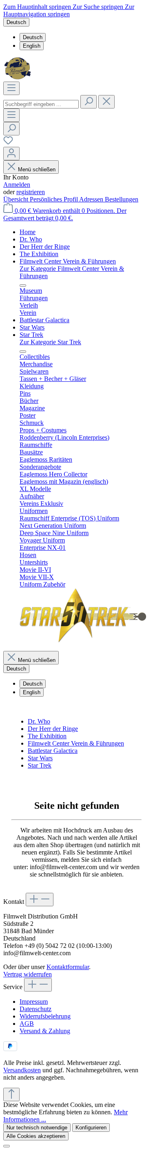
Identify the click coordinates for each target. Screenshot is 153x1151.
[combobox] (41, 104)
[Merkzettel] (8, 142)
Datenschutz (35, 1008)
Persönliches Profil (54, 199)
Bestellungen (121, 199)
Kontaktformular (68, 966)
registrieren (30, 191)
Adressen (92, 199)
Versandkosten (22, 1070)
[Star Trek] (83, 640)
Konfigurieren (90, 1127)
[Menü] (11, 88)
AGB (27, 1023)
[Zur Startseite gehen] (18, 77)
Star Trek (39, 765)
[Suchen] (88, 101)
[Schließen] (6, 1146)
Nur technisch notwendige (37, 1127)
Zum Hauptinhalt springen (38, 6)
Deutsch (32, 37)
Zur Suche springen (99, 6)
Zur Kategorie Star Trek (50, 342)
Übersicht (16, 199)
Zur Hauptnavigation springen (68, 10)
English (31, 46)
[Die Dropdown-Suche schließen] (106, 101)
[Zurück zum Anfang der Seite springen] (11, 1094)
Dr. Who (39, 721)
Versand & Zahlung (45, 1030)
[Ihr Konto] (11, 153)
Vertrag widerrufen (27, 974)
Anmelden (16, 184)
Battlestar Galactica (53, 750)
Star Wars (40, 758)
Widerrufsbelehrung (45, 1016)
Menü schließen (36, 169)
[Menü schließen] (23, 285)
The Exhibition (47, 736)
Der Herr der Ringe (53, 728)
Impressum (34, 1001)
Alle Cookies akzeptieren (36, 1136)
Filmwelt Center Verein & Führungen (76, 743)
